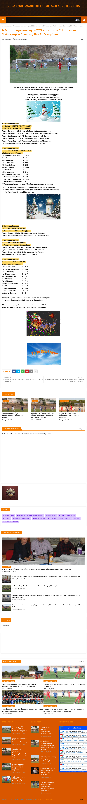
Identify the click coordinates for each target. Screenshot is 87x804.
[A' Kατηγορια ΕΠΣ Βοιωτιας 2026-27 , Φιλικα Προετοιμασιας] (6, 729)
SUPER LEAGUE (9, 515)
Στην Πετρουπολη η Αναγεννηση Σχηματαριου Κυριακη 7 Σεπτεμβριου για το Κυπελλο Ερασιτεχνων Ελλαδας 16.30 (48, 606)
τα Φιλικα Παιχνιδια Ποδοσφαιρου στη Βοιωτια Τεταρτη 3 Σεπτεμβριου (36, 586)
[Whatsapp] (23, 371)
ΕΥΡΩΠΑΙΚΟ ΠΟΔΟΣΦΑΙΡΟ (22, 519)
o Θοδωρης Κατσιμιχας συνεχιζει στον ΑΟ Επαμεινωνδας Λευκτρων (48, 771)
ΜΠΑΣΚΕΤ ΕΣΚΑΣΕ (65, 519)
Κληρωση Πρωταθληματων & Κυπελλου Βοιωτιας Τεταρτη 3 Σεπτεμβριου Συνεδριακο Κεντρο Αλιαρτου (36, 569)
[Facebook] (14, 371)
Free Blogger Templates (44, 799)
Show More (81, 662)
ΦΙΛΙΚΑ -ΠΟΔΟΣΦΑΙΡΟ (11, 522)
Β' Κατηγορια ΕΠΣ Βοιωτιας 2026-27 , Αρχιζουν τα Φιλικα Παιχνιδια (64, 685)
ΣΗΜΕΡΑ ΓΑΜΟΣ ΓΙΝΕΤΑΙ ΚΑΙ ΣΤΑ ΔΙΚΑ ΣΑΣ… (73, 736)
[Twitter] (18, 371)
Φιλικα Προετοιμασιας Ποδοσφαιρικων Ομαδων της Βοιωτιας (69, 415)
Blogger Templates (17, 799)
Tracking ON (80, 771)
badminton (21, 515)
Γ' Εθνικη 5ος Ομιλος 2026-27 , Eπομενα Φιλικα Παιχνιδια (18, 779)
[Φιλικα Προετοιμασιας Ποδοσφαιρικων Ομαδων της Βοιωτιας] (6, 740)
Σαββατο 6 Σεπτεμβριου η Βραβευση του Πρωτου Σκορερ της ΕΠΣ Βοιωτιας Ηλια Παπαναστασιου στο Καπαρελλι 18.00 (46, 596)
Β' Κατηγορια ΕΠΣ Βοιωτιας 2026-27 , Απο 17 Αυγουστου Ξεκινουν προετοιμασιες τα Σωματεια (64, 710)
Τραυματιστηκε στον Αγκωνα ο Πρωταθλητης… (73, 752)
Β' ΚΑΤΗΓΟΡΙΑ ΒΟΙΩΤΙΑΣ (68, 515)
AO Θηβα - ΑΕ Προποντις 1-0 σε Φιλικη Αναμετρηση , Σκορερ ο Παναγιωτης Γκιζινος (42, 415)
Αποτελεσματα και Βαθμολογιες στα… (70, 769)
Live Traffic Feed (74, 728)
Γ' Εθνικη (7, 519)
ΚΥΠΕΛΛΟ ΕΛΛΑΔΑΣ (40, 519)
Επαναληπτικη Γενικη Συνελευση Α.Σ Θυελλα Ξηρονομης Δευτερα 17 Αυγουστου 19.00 (22, 710)
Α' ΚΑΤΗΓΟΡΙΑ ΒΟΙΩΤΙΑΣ (36, 515)
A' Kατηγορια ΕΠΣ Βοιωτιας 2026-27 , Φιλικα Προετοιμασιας (19, 729)
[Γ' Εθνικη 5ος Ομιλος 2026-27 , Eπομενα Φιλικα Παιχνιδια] (6, 779)
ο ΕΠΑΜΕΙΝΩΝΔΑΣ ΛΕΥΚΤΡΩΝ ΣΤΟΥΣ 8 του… (72, 739)
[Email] (31, 371)
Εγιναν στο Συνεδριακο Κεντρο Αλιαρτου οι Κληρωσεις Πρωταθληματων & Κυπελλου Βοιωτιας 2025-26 (46, 576)
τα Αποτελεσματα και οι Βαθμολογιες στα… (71, 732)
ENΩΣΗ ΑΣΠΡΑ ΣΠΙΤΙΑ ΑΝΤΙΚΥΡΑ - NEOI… (73, 748)
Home (82, 800)
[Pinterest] (27, 371)
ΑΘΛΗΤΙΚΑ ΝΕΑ (51, 515)
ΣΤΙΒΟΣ (77, 519)
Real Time (74, 771)
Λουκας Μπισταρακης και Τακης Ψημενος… (73, 765)
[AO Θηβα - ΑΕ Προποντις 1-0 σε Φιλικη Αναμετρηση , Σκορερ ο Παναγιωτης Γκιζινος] (6, 751)
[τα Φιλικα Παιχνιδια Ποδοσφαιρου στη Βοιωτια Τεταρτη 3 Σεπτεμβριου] (6, 588)
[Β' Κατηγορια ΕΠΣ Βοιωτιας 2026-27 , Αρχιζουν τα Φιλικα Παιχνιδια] (6, 766)
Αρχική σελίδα (7, 26)
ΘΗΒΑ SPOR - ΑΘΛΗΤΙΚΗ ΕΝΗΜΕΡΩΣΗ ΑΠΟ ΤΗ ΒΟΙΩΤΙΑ (43, 6)
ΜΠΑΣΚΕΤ (53, 519)
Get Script (68, 771)
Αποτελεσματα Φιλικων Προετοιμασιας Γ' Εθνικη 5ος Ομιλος (12, 415)
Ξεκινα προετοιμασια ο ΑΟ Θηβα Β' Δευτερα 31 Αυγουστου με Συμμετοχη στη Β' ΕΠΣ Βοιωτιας (19, 685)
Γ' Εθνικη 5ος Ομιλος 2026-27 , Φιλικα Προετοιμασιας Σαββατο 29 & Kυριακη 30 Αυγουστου (48, 786)
